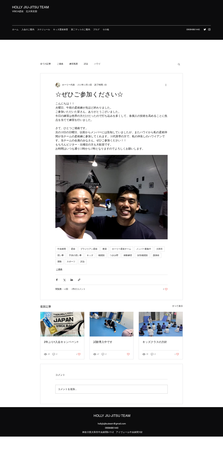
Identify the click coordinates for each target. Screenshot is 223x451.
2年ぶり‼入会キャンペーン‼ (61, 341)
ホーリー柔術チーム (121, 249)
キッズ (90, 255)
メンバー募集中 (143, 249)
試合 (86, 64)
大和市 (159, 249)
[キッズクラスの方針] (161, 324)
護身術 (156, 255)
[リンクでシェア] (79, 279)
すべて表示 (177, 306)
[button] (178, 64)
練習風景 (73, 64)
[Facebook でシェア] (56, 279)
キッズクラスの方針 (154, 341)
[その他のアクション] (166, 85)
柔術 (73, 249)
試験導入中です (102, 341)
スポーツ (71, 261)
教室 (105, 249)
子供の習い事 (75, 255)
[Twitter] (204, 29)
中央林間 (61, 249)
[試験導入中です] (111, 324)
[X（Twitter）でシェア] (64, 279)
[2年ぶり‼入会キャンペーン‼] (62, 324)
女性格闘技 (142, 255)
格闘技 (101, 255)
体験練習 (127, 255)
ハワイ (97, 64)
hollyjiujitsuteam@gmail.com (112, 423)
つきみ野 (114, 255)
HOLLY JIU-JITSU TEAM (30, 7)
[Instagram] (209, 29)
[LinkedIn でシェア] (71, 279)
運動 (59, 261)
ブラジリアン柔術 (88, 249)
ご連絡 (60, 64)
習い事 (60, 255)
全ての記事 (45, 64)
